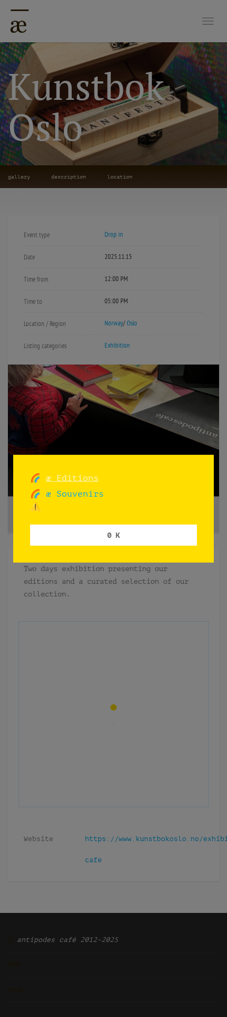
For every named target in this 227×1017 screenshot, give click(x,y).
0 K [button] (113, 534)
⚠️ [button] (35, 506)
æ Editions (72, 477)
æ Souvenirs (72, 494)
